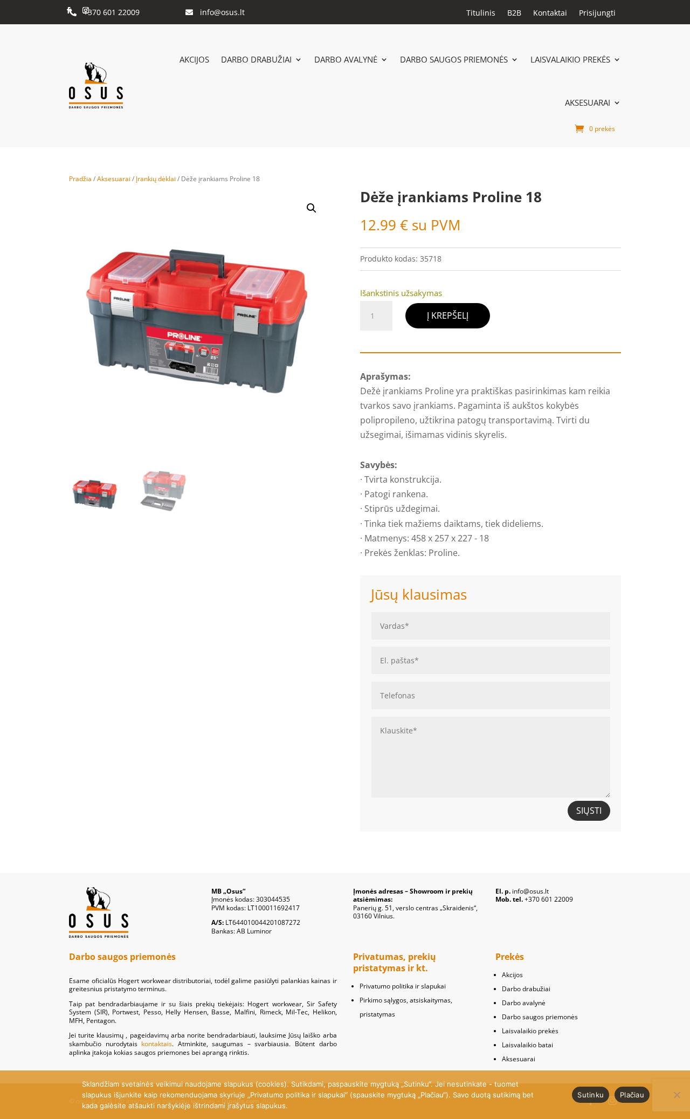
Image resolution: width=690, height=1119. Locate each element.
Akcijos (194, 59)
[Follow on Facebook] (68, 10)
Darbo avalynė (345, 59)
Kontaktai (550, 13)
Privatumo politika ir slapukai (403, 986)
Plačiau (632, 1094)
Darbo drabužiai (256, 59)
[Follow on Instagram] (85, 10)
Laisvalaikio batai (527, 1044)
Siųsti (589, 810)
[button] (311, 208)
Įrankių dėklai (156, 178)
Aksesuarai (587, 102)
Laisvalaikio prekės (570, 59)
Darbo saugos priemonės (454, 59)
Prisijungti (597, 13)
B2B (514, 13)
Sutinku (590, 1094)
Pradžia (80, 178)
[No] (676, 1094)
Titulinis (480, 13)
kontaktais (156, 1043)
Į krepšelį (447, 315)
